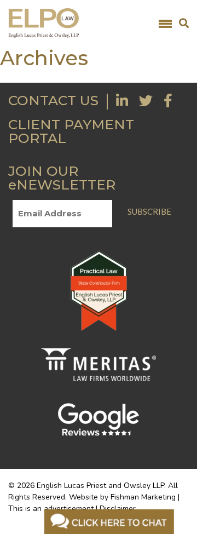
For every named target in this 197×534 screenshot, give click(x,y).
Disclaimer (118, 508)
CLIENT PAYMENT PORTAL (71, 131)
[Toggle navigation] (165, 23)
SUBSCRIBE (149, 211)
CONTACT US (53, 100)
